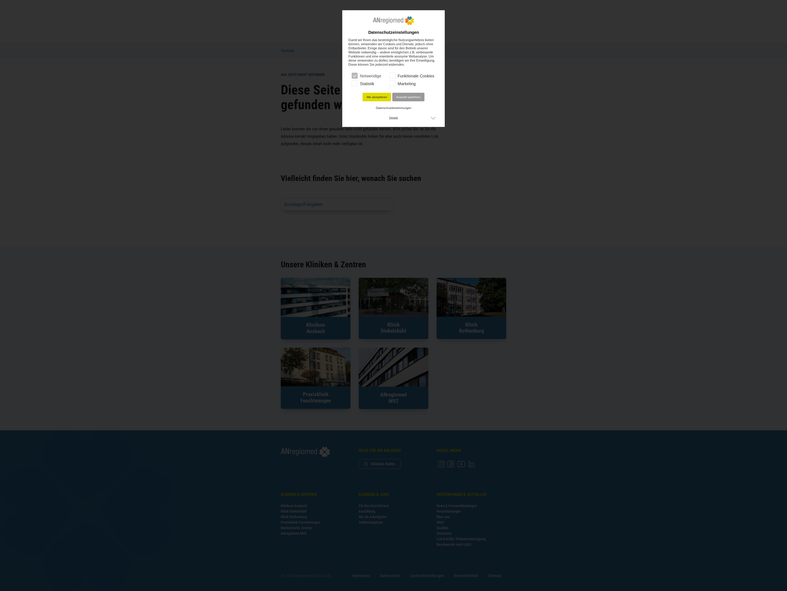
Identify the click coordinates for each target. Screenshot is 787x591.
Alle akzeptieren (376, 97)
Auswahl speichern (408, 97)
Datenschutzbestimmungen (393, 108)
